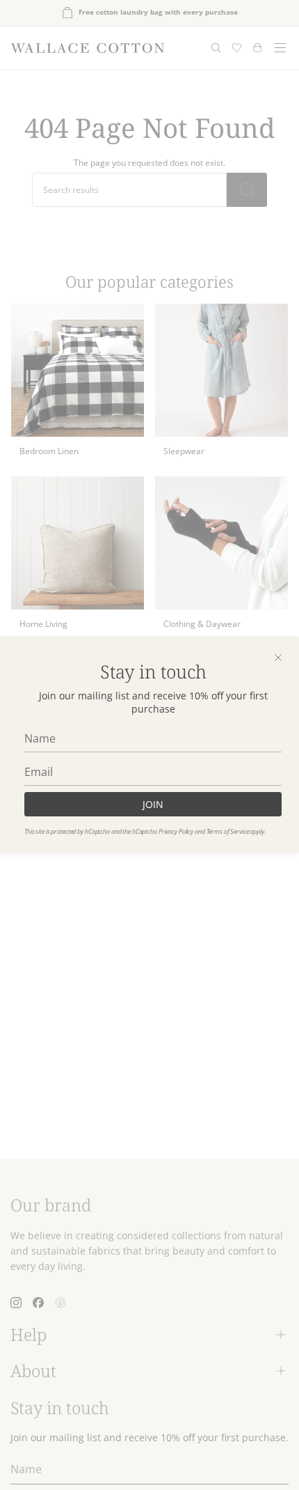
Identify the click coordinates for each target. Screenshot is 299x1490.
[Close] (278, 658)
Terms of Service (228, 831)
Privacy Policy (176, 831)
